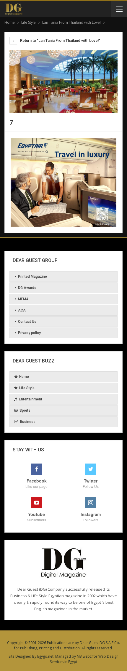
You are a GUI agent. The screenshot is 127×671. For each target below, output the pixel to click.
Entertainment (30, 399)
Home (24, 377)
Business (27, 422)
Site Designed (20, 656)
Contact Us (27, 321)
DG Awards (27, 288)
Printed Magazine (32, 276)
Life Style (27, 388)
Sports (24, 410)
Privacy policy (29, 333)
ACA (22, 310)
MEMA (23, 299)
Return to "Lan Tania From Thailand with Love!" (59, 40)
